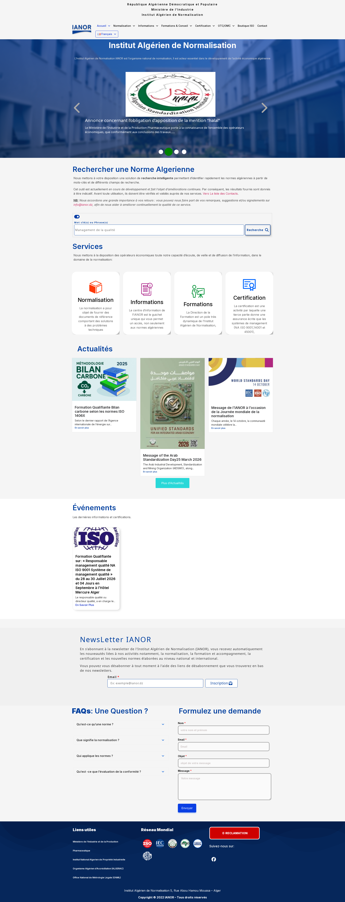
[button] (103, 26)
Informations (146, 25)
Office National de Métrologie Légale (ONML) (97, 877)
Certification (203, 25)
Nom (182, 723)
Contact (262, 25)
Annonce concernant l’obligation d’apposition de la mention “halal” (152, 120)
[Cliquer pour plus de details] (170, 115)
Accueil (101, 25)
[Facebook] (213, 859)
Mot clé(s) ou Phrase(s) (91, 222)
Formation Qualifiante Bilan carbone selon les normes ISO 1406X (99, 411)
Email (182, 739)
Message (185, 770)
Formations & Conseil (174, 25)
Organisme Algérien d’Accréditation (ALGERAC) (98, 868)
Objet (182, 756)
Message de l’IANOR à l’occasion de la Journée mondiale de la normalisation (238, 412)
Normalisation (122, 25)
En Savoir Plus (84, 605)
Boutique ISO (246, 25)
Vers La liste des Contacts (220, 193)
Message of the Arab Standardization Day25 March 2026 (172, 457)
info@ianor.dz (83, 204)
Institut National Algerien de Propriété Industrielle (99, 859)
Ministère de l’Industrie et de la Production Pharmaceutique (95, 846)
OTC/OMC (224, 25)
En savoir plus (82, 427)
